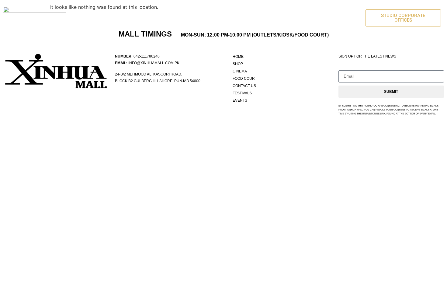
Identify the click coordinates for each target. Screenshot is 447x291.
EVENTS (342, 18)
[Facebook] (120, 95)
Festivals (304, 18)
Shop (140, 18)
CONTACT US (260, 18)
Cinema (171, 18)
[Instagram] (132, 95)
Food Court (212, 18)
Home (112, 18)
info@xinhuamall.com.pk (153, 63)
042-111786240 (146, 56)
